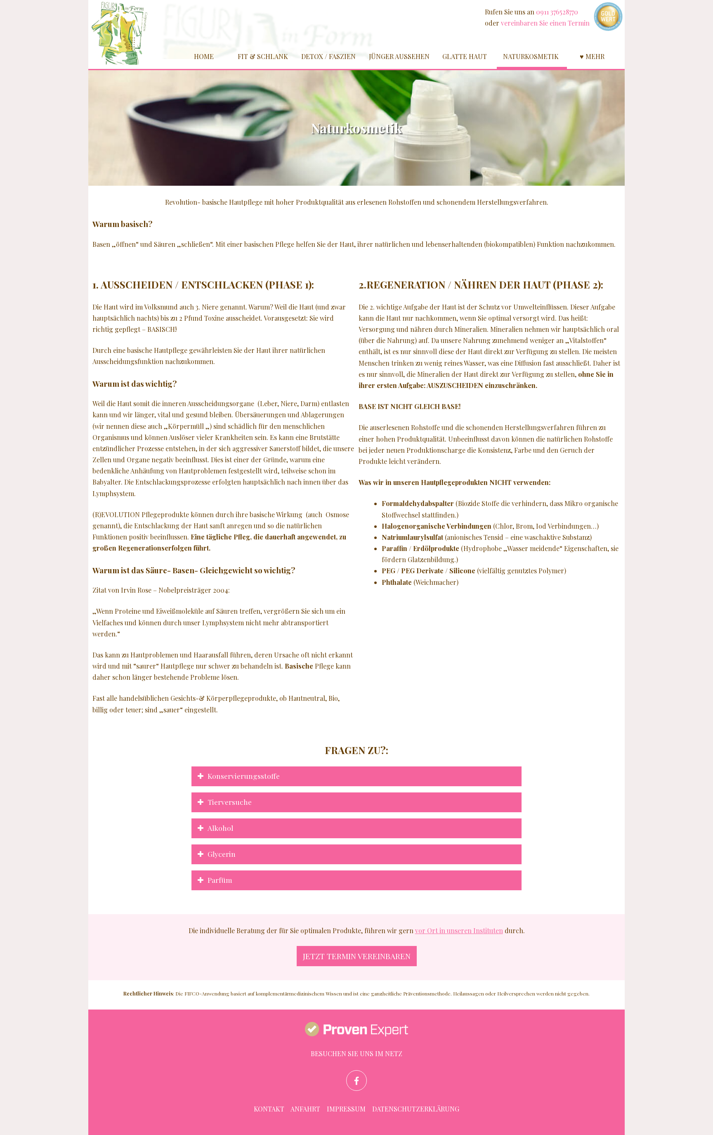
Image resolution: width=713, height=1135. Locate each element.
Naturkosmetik (531, 56)
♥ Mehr (592, 56)
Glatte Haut (464, 56)
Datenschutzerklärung (415, 1108)
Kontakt (269, 1108)
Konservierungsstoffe (244, 775)
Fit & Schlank (263, 56)
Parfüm (220, 879)
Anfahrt (305, 1108)
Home (204, 56)
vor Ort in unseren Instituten (459, 930)
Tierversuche (230, 801)
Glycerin (222, 853)
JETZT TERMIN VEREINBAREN (357, 956)
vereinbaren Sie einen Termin (545, 23)
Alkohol (220, 827)
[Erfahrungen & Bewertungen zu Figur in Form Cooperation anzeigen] (356, 1030)
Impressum (346, 1108)
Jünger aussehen (399, 56)
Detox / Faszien (328, 56)
